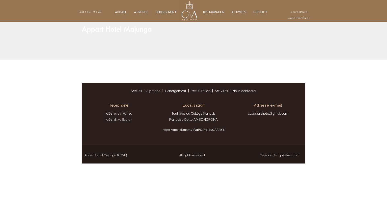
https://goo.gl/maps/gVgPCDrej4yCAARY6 (193, 130)
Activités (221, 91)
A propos (153, 91)
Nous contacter (244, 91)
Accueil (136, 91)
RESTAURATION (213, 12)
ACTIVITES (239, 12)
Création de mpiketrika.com (279, 155)
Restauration (200, 91)
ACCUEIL (121, 12)
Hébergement (175, 91)
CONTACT (260, 12)
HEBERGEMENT (166, 12)
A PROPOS (141, 12)
